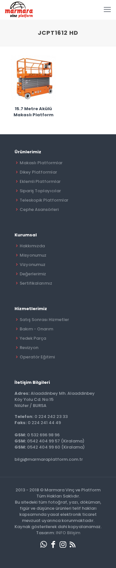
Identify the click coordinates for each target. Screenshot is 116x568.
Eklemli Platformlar (40, 181)
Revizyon (29, 348)
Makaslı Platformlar (41, 163)
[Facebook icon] (53, 544)
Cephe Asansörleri (39, 209)
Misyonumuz (33, 255)
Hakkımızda (32, 246)
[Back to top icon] (103, 555)
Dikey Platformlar (38, 172)
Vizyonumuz (32, 264)
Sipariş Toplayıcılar (40, 191)
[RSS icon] (72, 544)
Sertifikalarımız (36, 283)
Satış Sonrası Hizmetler (44, 320)
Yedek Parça (33, 338)
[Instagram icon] (63, 544)
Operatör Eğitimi (37, 357)
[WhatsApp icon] (43, 544)
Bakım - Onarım (36, 329)
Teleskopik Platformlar (44, 200)
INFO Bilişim (68, 533)
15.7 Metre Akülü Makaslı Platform (33, 112)
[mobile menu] (107, 9)
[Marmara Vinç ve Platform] (19, 10)
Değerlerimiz (33, 274)
